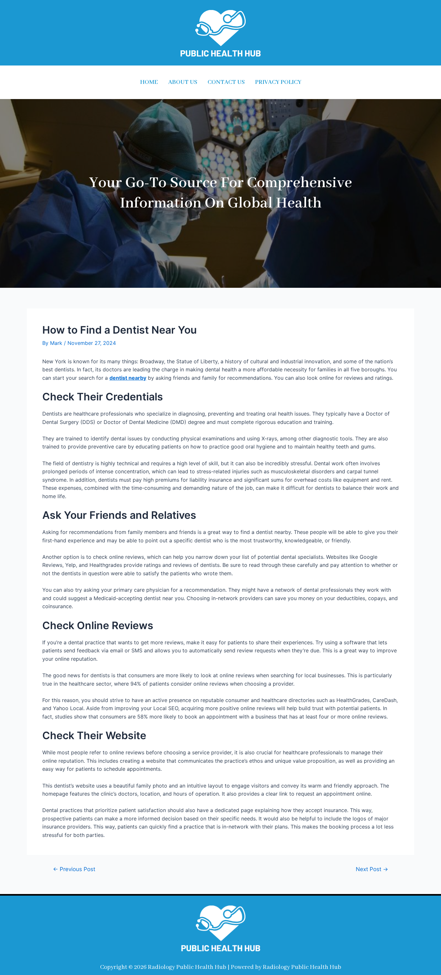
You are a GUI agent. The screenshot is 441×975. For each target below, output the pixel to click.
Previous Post (74, 869)
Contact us (226, 82)
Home (149, 82)
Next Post (372, 869)
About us (182, 82)
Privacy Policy (278, 82)
